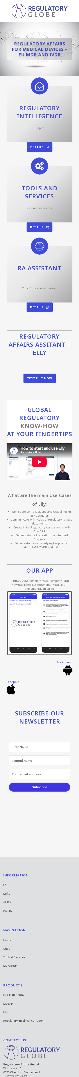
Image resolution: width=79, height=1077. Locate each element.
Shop (6, 949)
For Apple (13, 682)
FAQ (6, 885)
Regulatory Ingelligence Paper (23, 1021)
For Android (64, 662)
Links (6, 893)
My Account (10, 966)
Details (37, 147)
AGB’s (7, 902)
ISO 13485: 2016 (13, 995)
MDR (6, 1012)
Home (7, 940)
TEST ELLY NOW (39, 378)
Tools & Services (14, 957)
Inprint (7, 911)
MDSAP (8, 1003)
